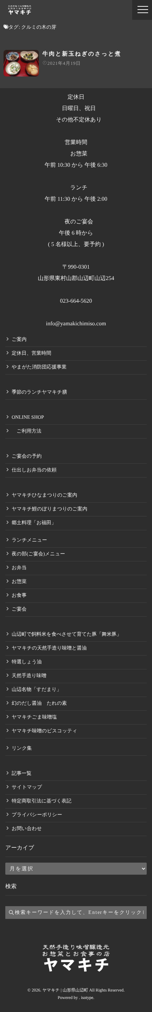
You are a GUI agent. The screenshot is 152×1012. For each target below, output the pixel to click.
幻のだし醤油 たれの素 (39, 703)
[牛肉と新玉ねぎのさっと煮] (21, 63)
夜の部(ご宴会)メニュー (38, 554)
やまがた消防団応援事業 (39, 367)
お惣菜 (19, 581)
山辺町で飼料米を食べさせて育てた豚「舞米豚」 (67, 634)
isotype (87, 997)
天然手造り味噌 (29, 676)
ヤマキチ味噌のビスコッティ (44, 731)
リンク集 (22, 748)
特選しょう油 (27, 662)
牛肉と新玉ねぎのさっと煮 (81, 54)
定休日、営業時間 (31, 353)
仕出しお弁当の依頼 (34, 470)
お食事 (19, 595)
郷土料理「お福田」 (34, 523)
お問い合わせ (27, 828)
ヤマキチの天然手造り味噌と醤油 (49, 648)
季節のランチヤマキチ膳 (39, 392)
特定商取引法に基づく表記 (41, 801)
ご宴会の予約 (27, 456)
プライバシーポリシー (37, 815)
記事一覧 (21, 773)
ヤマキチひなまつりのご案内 (44, 495)
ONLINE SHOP (28, 417)
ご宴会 (19, 609)
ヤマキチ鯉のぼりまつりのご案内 (49, 509)
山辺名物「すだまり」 (37, 689)
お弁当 (19, 568)
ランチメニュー (29, 540)
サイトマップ (27, 787)
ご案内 (19, 339)
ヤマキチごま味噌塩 (34, 717)
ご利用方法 (26, 431)
